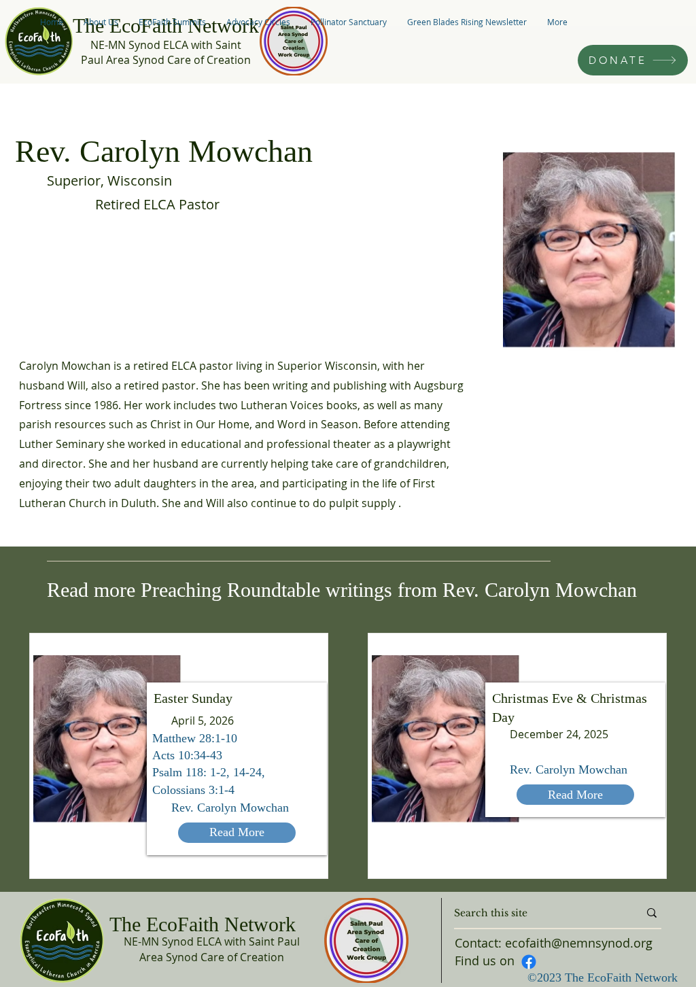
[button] (100, 22)
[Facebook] (528, 961)
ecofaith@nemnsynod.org (578, 943)
